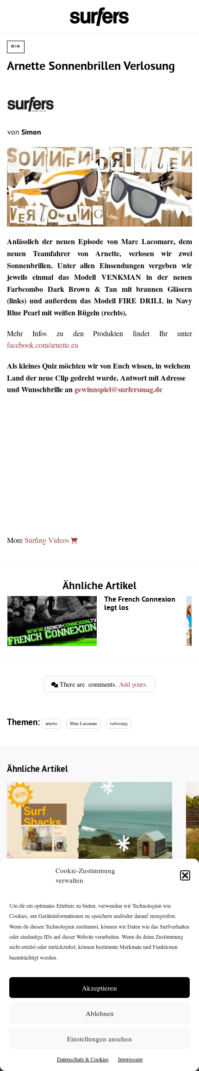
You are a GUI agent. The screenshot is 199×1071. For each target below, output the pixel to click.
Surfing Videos (48, 540)
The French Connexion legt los (97, 621)
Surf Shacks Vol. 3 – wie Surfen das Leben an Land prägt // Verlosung (89, 849)
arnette (51, 723)
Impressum (130, 1059)
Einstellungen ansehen (99, 1038)
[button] (185, 875)
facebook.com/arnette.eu (42, 345)
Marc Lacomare (83, 723)
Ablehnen (100, 1013)
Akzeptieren (99, 987)
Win (15, 46)
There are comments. (103, 684)
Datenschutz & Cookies (83, 1059)
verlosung (119, 723)
